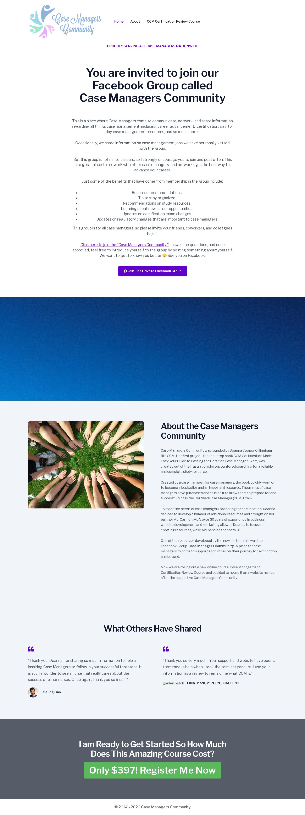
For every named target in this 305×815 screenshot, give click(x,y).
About (135, 21)
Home (119, 21)
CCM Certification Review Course (173, 21)
